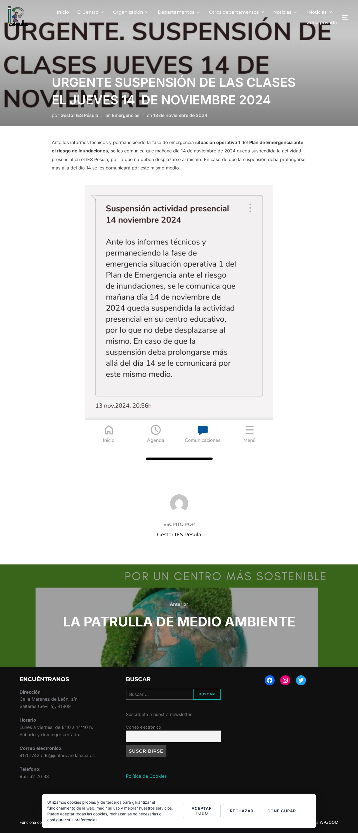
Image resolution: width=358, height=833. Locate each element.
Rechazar (241, 810)
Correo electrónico (143, 727)
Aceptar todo (202, 810)
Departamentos (176, 12)
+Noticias (316, 12)
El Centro (87, 12)
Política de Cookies (146, 776)
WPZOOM (329, 822)
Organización (128, 12)
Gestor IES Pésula (79, 115)
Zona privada (322, 22)
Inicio (63, 12)
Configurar (281, 810)
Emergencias (126, 115)
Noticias (282, 12)
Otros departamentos (234, 12)
